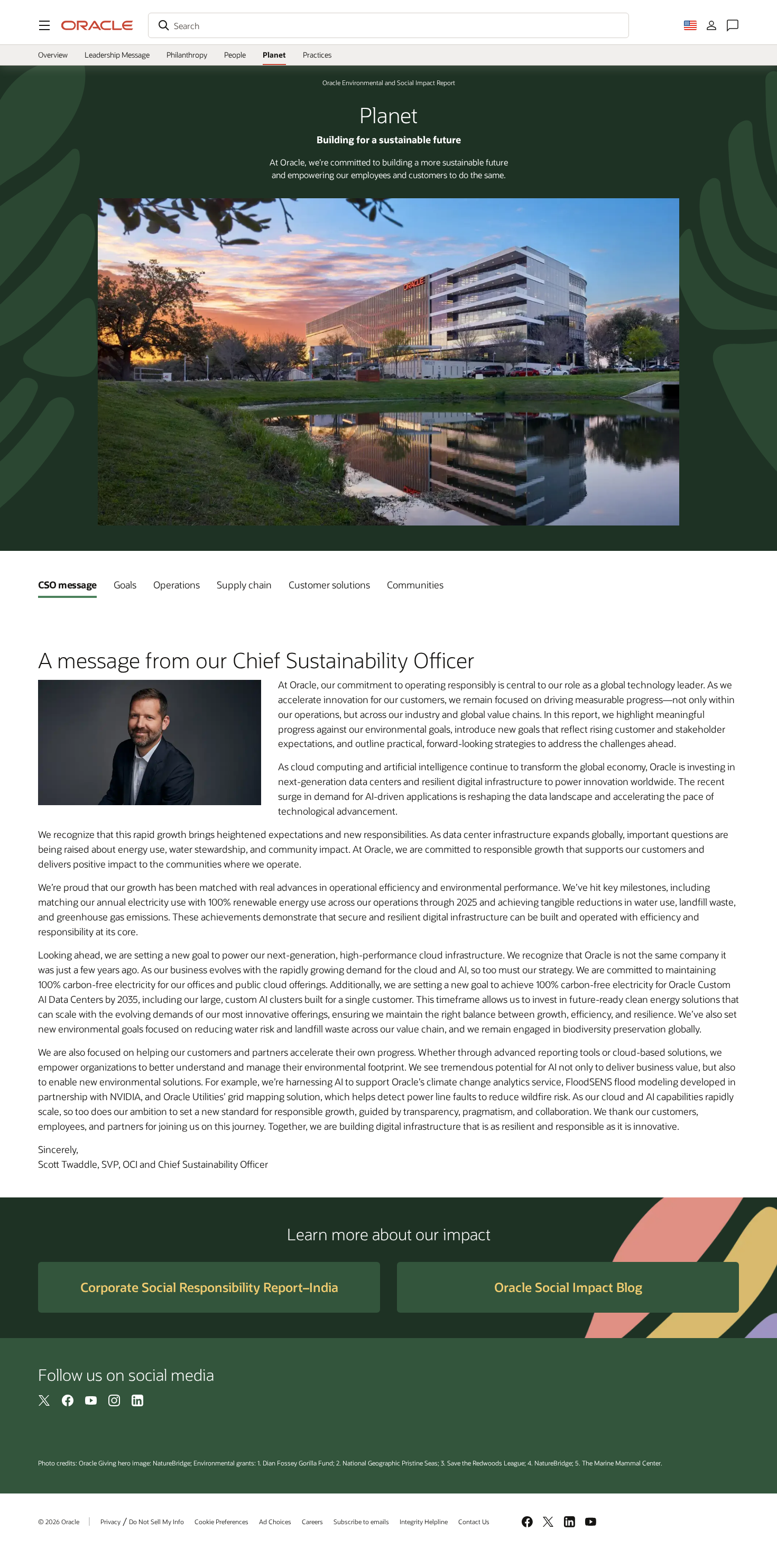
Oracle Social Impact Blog (568, 1287)
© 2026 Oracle (58, 1521)
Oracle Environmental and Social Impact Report (388, 82)
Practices (317, 55)
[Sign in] (711, 25)
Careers (312, 1521)
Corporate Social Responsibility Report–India (209, 1287)
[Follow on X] (44, 1400)
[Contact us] (732, 25)
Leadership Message (117, 55)
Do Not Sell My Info (156, 1521)
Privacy (110, 1521)
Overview (53, 55)
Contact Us (473, 1521)
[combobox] (388, 25)
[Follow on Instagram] (114, 1400)
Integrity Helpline (424, 1521)
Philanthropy (186, 55)
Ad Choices (275, 1521)
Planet (274, 55)
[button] (44, 25)
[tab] (67, 584)
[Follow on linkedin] (137, 1400)
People (235, 55)
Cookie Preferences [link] (221, 1521)
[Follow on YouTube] (91, 1400)
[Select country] (690, 25)
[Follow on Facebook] (67, 1400)
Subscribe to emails (361, 1521)
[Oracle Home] (97, 25)
